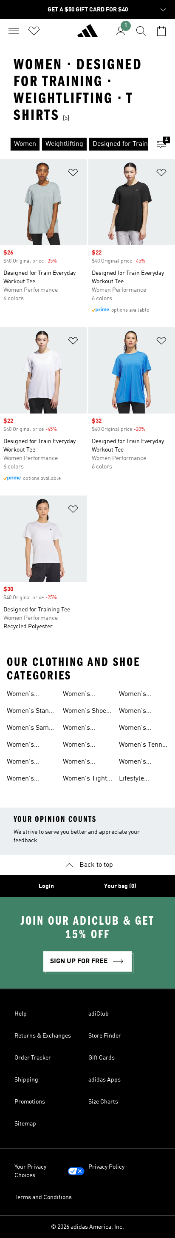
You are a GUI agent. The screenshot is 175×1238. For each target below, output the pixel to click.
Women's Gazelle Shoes (27, 746)
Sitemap (25, 1124)
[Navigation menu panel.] (13, 31)
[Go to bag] (161, 31)
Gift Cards (101, 1058)
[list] (74, 144)
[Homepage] (87, 34)
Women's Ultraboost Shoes (78, 695)
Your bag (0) (120, 886)
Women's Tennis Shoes (143, 746)
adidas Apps (104, 1080)
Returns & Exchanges (42, 1036)
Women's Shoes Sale (86, 712)
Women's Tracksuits (78, 746)
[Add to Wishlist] (73, 174)
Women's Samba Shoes (31, 729)
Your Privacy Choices (30, 1171)
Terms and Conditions (43, 1197)
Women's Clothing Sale (138, 712)
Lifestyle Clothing (131, 779)
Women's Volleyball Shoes (143, 763)
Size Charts (103, 1102)
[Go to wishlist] (34, 31)
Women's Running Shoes (29, 763)
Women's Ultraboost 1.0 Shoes (27, 779)
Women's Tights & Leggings (86, 779)
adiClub (98, 1014)
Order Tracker (32, 1058)
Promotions (29, 1102)
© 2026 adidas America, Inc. (87, 1227)
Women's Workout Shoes (141, 729)
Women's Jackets (132, 695)
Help (20, 1014)
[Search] (141, 31)
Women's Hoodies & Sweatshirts (80, 763)
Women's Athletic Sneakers (20, 695)
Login (46, 886)
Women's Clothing (76, 729)
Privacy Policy (106, 1167)
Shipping (26, 1080)
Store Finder (104, 1036)
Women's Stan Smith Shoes (28, 712)
